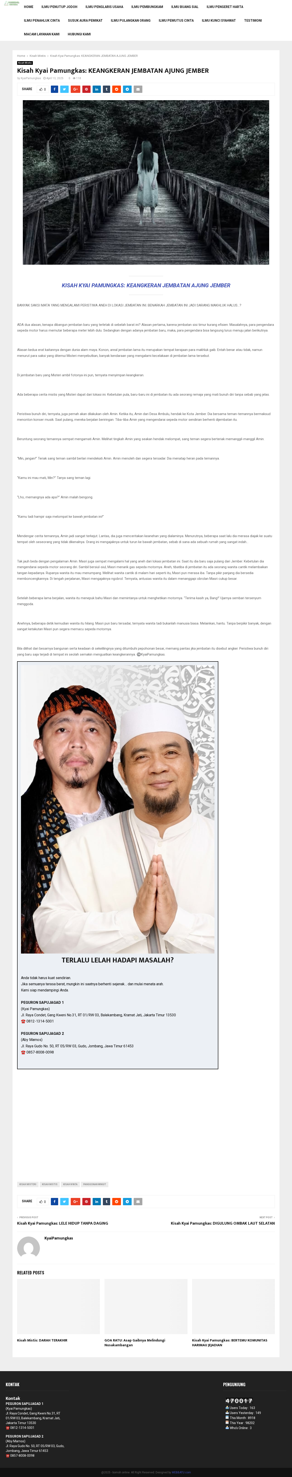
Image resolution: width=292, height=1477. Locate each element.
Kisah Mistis (25, 63)
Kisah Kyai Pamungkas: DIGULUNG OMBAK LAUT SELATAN (223, 1223)
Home (28, 7)
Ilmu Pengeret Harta (225, 7)
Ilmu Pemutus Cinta (176, 20)
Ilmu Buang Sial (184, 7)
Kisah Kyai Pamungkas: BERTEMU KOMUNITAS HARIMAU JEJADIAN (229, 1342)
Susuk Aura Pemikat (85, 20)
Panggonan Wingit (94, 1184)
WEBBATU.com (181, 1472)
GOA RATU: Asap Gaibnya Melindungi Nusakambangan (134, 1342)
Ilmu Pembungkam (147, 7)
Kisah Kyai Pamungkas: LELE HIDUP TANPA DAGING (62, 1223)
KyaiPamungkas (31, 78)
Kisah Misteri (27, 1184)
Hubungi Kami (79, 34)
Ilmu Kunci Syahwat (219, 20)
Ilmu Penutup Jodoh (59, 7)
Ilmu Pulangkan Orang (131, 20)
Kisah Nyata (70, 1184)
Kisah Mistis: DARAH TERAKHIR (42, 1340)
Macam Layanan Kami (42, 34)
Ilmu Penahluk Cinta (42, 20)
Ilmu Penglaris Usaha (104, 7)
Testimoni (253, 20)
